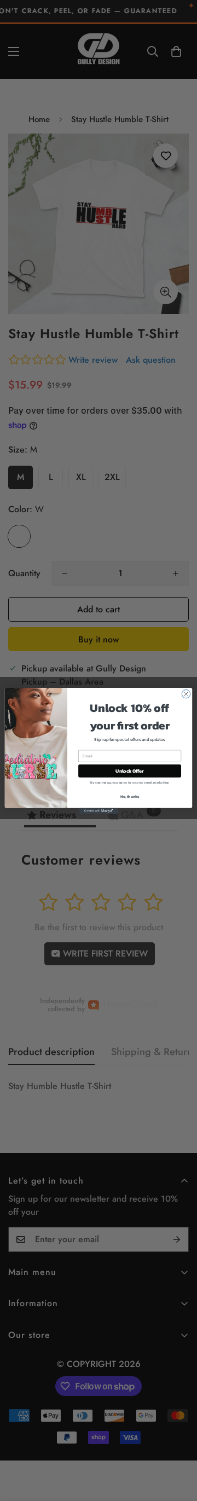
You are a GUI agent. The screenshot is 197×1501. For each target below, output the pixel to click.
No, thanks (130, 796)
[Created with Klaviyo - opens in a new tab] (98, 811)
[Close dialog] (186, 693)
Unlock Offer (129, 770)
